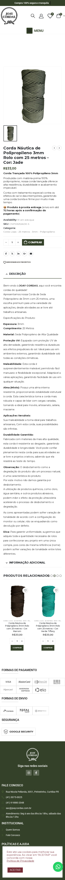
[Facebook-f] (36, 773)
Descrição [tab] (17, 273)
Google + (24, 253)
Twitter (12, 253)
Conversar (62, 866)
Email (31, 253)
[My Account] (41, 16)
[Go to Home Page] (4, 38)
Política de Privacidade (20, 860)
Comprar (35, 242)
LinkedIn (18, 253)
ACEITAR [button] (15, 869)
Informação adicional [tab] (27, 562)
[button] (29, 31)
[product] (17, 601)
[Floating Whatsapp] (58, 867)
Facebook (6, 253)
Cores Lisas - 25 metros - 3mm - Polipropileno (29, 231)
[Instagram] (29, 773)
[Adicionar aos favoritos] (25, 590)
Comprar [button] (17, 648)
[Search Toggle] (33, 16)
